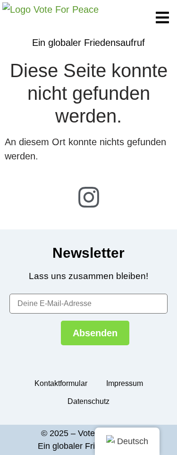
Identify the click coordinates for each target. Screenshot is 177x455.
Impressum (124, 383)
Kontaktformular (60, 383)
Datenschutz (88, 401)
